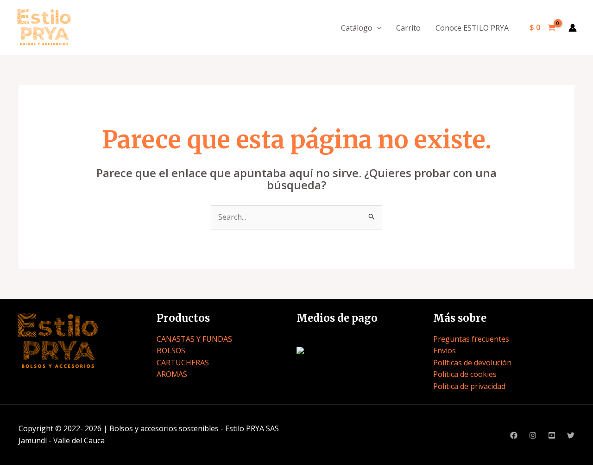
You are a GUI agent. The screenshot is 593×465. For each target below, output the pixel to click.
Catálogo (356, 28)
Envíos (444, 350)
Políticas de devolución (472, 362)
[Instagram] (532, 435)
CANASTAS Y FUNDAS (194, 339)
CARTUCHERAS (183, 362)
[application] (377, 28)
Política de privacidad (469, 386)
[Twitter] (570, 435)
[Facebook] (513, 435)
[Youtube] (551, 435)
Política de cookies (465, 374)
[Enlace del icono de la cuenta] (572, 28)
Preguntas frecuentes (471, 339)
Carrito (408, 28)
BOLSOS (171, 350)
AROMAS (172, 374)
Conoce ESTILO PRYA (472, 28)
